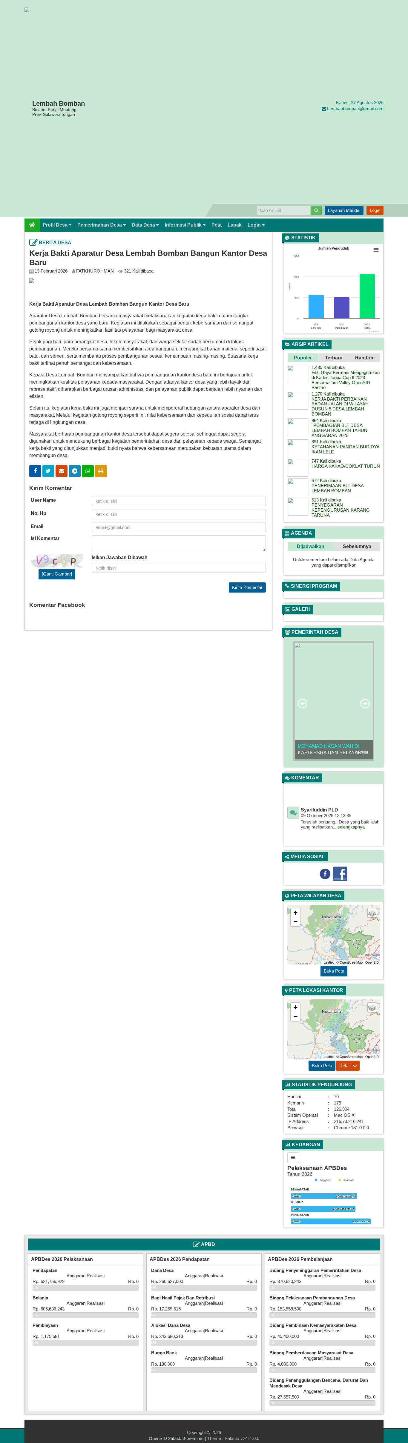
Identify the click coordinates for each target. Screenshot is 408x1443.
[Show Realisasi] (346, 1180)
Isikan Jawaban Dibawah (120, 557)
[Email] (62, 470)
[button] (302, 357)
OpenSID (372, 962)
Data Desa (144, 224)
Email (37, 526)
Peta (216, 224)
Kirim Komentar (247, 587)
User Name (43, 500)
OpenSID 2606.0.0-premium (176, 1438)
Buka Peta (334, 970)
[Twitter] (48, 470)
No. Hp (38, 513)
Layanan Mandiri (344, 210)
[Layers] (372, 912)
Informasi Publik (184, 224)
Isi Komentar (45, 538)
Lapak (235, 224)
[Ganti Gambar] (57, 573)
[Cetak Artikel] (101, 470)
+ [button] (295, 912)
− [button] (295, 921)
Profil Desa (56, 224)
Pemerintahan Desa (100, 224)
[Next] (372, 618)
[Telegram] (75, 470)
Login (375, 210)
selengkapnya (351, 816)
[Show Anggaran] (323, 1180)
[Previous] (294, 618)
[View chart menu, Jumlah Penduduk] (376, 250)
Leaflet (329, 962)
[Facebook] (35, 470)
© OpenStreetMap (349, 962)
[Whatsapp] (88, 470)
